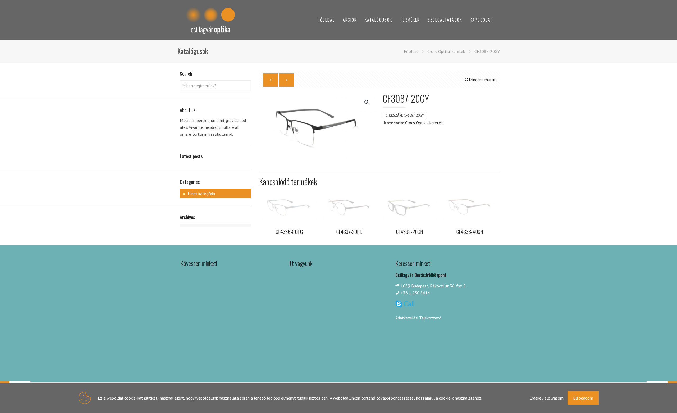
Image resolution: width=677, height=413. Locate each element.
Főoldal (411, 51)
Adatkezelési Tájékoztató (418, 317)
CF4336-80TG (289, 232)
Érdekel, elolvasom (546, 398)
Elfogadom (583, 398)
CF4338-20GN (409, 232)
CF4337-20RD (349, 232)
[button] (367, 102)
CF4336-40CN (469, 232)
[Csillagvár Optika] (210, 20)
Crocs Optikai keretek (446, 51)
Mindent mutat (482, 79)
